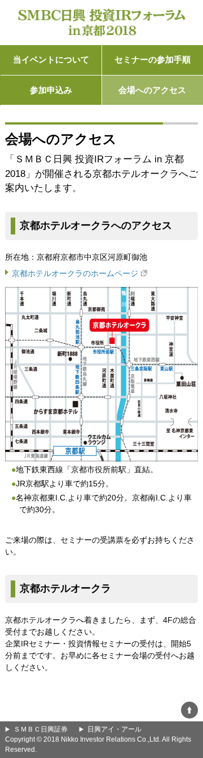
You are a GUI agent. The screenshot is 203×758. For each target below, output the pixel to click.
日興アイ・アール (114, 729)
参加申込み (51, 90)
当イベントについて (51, 59)
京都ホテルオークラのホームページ (75, 273)
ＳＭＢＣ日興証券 (41, 729)
